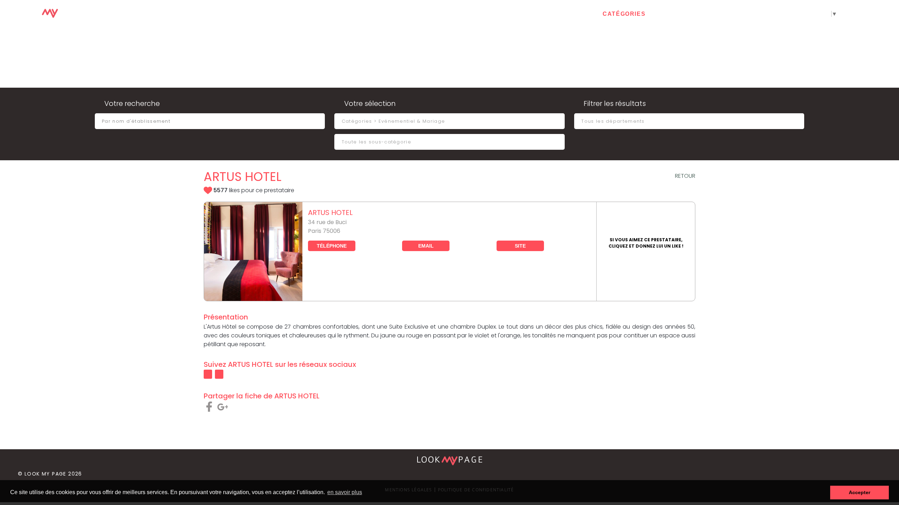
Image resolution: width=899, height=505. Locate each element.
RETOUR (685, 176)
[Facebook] (858, 14)
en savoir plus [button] (344, 492)
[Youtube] (875, 14)
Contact (675, 14)
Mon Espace (727, 14)
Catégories (624, 14)
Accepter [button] (859, 492)
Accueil (574, 14)
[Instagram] (891, 14)
